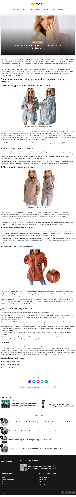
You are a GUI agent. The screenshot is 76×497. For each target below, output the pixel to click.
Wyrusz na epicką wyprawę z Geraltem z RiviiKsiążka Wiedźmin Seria (35, 448)
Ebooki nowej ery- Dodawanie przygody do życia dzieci (30, 440)
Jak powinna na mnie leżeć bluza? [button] (12, 361)
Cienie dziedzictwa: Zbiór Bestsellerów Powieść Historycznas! (32, 431)
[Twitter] (66, 492)
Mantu (62, 354)
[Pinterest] (73, 492)
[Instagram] (69, 492)
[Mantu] (38, 4)
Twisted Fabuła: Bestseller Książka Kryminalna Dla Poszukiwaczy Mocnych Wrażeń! (40, 422)
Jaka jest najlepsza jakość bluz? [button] (11, 364)
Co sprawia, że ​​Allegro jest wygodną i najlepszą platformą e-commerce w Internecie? (24, 405)
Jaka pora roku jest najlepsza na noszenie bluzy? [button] (15, 367)
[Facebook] (62, 492)
